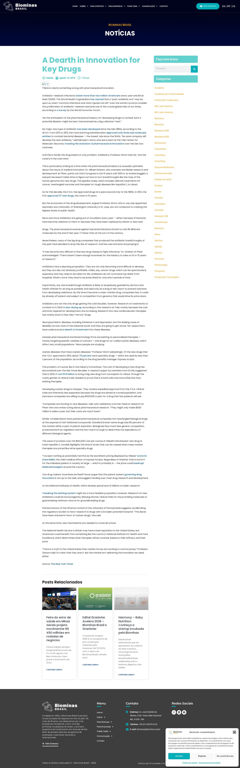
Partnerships (161, 265)
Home (75, 6)
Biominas (159, 118)
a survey (61, 110)
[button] (234, 732)
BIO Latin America (164, 106)
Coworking (160, 155)
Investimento (161, 222)
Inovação (159, 210)
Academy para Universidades (169, 94)
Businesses (160, 143)
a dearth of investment (76, 329)
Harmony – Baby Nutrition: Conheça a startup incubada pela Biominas (131, 625)
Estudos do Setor (163, 179)
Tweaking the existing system (59, 493)
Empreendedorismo (164, 167)
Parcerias (159, 259)
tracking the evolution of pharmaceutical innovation (94, 143)
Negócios (159, 228)
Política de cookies (189, 763)
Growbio (159, 197)
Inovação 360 (161, 216)
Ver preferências (225, 756)
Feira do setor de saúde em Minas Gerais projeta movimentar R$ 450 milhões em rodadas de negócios (58, 628)
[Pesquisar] (194, 69)
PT (228, 6)
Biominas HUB (162, 130)
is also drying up (72, 307)
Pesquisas (160, 271)
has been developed (88, 129)
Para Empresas (115, 6)
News (157, 234)
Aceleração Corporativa (166, 100)
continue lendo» (54, 670)
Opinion (158, 252)
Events (158, 191)
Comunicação (148, 6)
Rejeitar (202, 756)
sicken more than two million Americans (98, 95)
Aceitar (179, 756)
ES (233, 6)
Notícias (159, 240)
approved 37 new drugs (60, 195)
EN (223, 6)
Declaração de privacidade (209, 763)
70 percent (85, 355)
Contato (164, 6)
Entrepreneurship (163, 173)
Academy (159, 88)
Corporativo (160, 149)
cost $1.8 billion (66, 374)
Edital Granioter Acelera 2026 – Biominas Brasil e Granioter (94, 623)
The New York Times (62, 564)
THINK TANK (132, 6)
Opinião (158, 246)
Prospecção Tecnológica (167, 277)
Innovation (160, 204)
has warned (97, 99)
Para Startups (97, 6)
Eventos (158, 185)
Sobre (83, 6)
